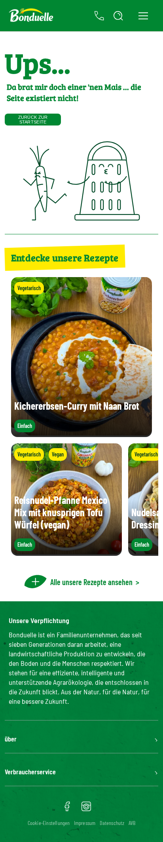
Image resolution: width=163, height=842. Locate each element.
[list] (81, 499)
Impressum (85, 822)
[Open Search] (118, 16)
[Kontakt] (99, 16)
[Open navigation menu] (143, 15)
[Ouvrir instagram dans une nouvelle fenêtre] (86, 809)
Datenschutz (112, 822)
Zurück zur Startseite (33, 119)
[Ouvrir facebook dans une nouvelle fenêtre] (67, 809)
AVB (132, 822)
